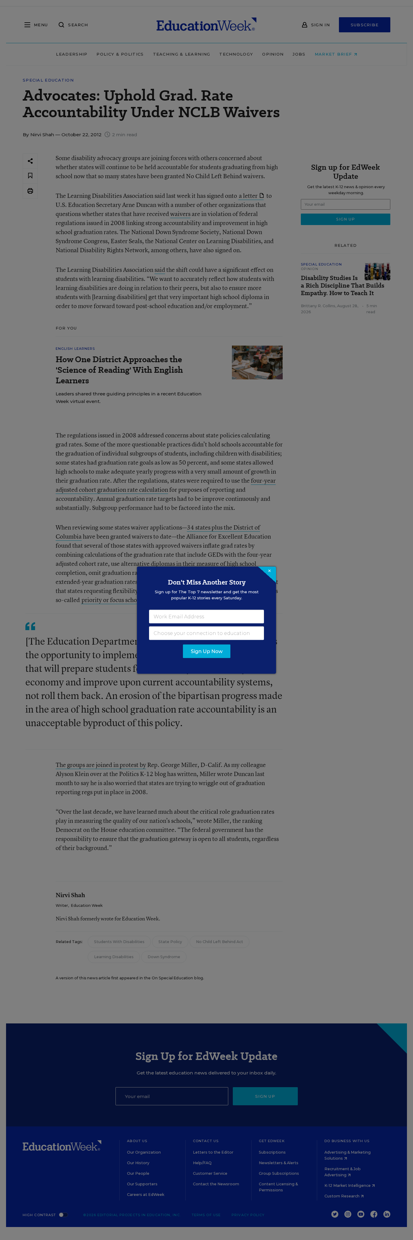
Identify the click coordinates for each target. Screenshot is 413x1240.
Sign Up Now (207, 651)
